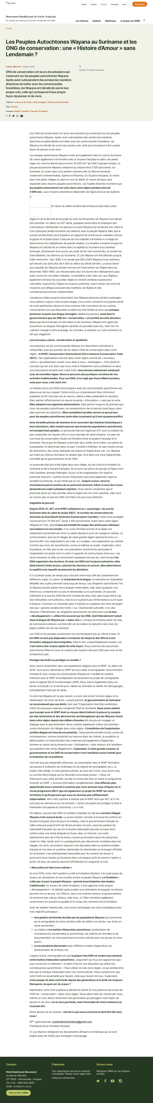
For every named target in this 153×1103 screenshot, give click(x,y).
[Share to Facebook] (9, 116)
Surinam (14, 107)
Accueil (9, 28)
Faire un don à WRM (18, 1093)
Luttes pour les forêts (23, 102)
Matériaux (110, 21)
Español (94, 4)
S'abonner (140, 4)
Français (104, 4)
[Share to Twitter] (13, 116)
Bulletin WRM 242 (13, 67)
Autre (124, 4)
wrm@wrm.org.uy (22, 1086)
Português (115, 4)
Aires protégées (39, 102)
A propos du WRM (130, 21)
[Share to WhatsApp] (17, 116)
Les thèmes (82, 21)
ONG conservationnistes (58, 102)
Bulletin (97, 21)
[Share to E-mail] (21, 116)
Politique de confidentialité (63, 1078)
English (84, 4)
